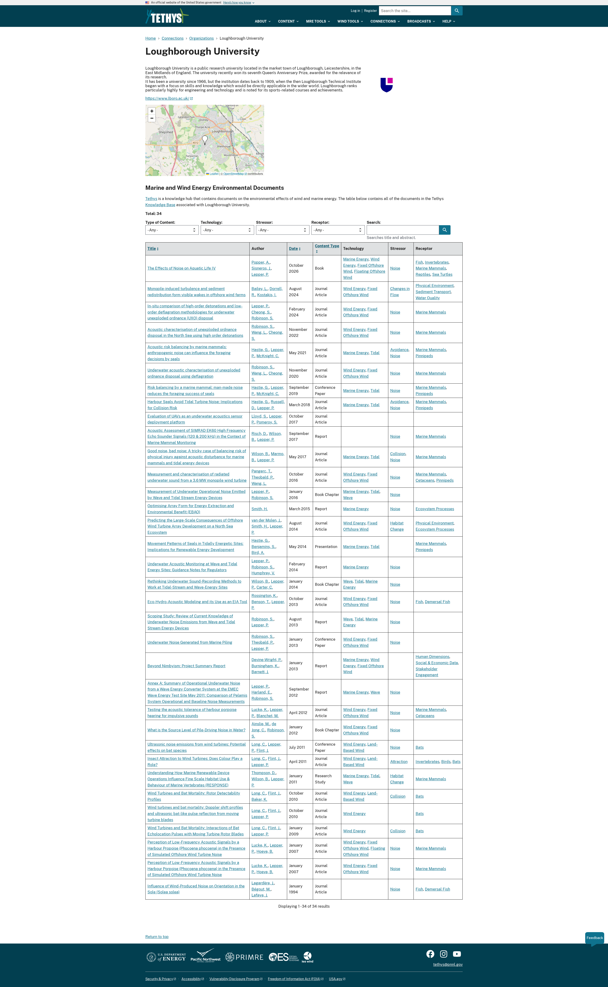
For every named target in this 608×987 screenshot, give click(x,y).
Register (370, 10)
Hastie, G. (260, 350)
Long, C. (259, 744)
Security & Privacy (159, 979)
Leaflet (213, 174)
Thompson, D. (264, 773)
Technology (211, 222)
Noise (395, 268)
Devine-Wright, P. (266, 660)
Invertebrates (437, 262)
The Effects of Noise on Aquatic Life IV (181, 268)
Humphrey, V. (263, 573)
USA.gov (335, 979)
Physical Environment (435, 285)
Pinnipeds (424, 356)
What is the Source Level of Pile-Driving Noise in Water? (196, 730)
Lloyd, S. (259, 416)
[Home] (167, 16)
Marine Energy (356, 259)
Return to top (157, 937)
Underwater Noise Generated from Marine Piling (189, 642)
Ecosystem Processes (435, 509)
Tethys (151, 198)
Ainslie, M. (261, 724)
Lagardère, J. (263, 883)
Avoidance (399, 350)
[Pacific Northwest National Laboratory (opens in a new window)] (204, 957)
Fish (419, 262)
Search (373, 222)
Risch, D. (259, 433)
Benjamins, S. (264, 546)
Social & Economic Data (437, 663)
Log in (355, 10)
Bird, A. (258, 552)
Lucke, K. (260, 709)
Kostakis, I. (266, 295)
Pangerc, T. (261, 471)
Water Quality (428, 298)
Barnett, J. (260, 672)
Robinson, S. (262, 318)
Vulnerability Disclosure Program (234, 979)
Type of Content (159, 222)
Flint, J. (262, 750)
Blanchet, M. (267, 716)
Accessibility (191, 979)
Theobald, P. (262, 477)
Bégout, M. (261, 889)
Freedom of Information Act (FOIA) (294, 979)
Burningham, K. (265, 666)
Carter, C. (264, 587)
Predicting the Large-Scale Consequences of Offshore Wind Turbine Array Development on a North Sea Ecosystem (195, 526)
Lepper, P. (260, 274)
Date (293, 248)
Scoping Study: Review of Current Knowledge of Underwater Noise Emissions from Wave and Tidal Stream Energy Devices (191, 622)
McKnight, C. (267, 356)
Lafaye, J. (260, 895)
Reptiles (423, 274)
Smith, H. (260, 509)
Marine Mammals (431, 268)
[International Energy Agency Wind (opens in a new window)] (307, 957)
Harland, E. (261, 692)
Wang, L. (259, 332)
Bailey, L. (260, 288)
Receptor (319, 222)
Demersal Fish (437, 602)
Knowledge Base (160, 205)
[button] (205, 140)
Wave (348, 498)
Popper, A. (261, 262)
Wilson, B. (260, 454)
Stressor (264, 222)
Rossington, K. (264, 595)
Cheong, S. (261, 312)
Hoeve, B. (264, 851)
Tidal (375, 353)
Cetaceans (425, 480)
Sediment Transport (433, 292)
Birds (446, 761)
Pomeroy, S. (266, 422)
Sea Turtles (442, 274)
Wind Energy (354, 288)
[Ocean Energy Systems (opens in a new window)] (284, 957)
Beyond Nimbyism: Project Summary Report (186, 666)
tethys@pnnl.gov (448, 964)
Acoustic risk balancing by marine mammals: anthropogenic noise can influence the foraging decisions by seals (189, 353)
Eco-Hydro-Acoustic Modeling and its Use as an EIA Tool (197, 602)
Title (151, 248)
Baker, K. (259, 799)
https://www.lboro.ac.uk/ (167, 98)
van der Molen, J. (266, 520)
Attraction (399, 761)
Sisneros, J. (261, 268)
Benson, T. (261, 602)
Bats (420, 747)
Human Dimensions (432, 656)
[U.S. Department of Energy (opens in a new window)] (166, 957)
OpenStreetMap (233, 174)
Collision (397, 454)
